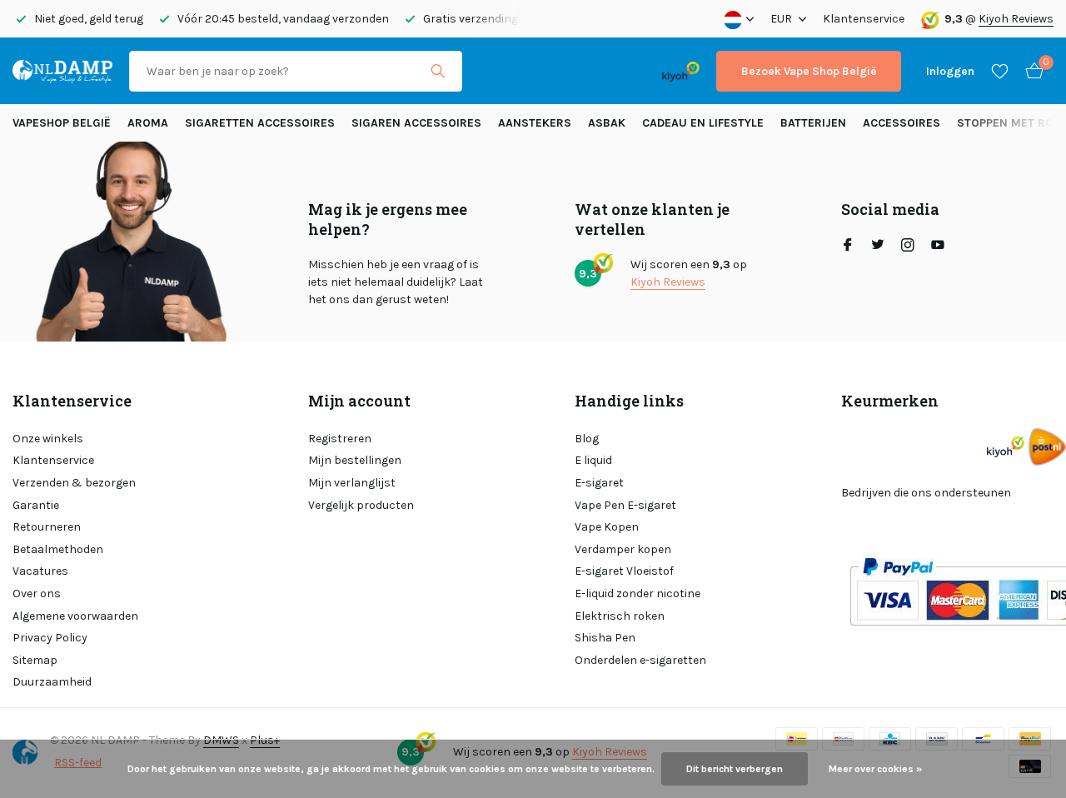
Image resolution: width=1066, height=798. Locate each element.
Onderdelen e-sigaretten (640, 660)
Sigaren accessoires (416, 123)
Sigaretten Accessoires (260, 123)
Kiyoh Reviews (1016, 19)
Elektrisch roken (620, 616)
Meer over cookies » (875, 769)
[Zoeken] (438, 70)
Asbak (606, 123)
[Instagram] (907, 247)
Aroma (147, 123)
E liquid (593, 460)
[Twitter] (877, 247)
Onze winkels (47, 438)
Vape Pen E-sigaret (625, 505)
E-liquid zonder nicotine (637, 593)
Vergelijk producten (361, 505)
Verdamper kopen (623, 549)
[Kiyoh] (681, 70)
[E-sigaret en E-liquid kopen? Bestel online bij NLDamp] (62, 70)
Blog (587, 438)
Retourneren (46, 527)
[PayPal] (544, 71)
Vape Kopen (607, 527)
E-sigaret (599, 483)
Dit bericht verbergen (734, 769)
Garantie (35, 505)
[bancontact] (612, 71)
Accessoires (901, 123)
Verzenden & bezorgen (74, 483)
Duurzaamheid (52, 682)
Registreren (339, 438)
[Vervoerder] (1047, 447)
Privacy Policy (49, 638)
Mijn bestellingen (354, 460)
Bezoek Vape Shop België (808, 71)
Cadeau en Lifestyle (703, 123)
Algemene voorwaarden (75, 616)
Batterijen (813, 123)
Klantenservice (863, 19)
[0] (1030, 71)
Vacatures (40, 571)
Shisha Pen (605, 638)
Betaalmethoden (57, 549)
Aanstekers (534, 123)
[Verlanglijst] (1000, 71)
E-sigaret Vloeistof (624, 571)
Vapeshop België (61, 123)
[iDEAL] (494, 71)
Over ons (36, 593)
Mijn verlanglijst (352, 483)
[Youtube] (937, 247)
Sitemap (34, 660)
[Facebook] (847, 247)
